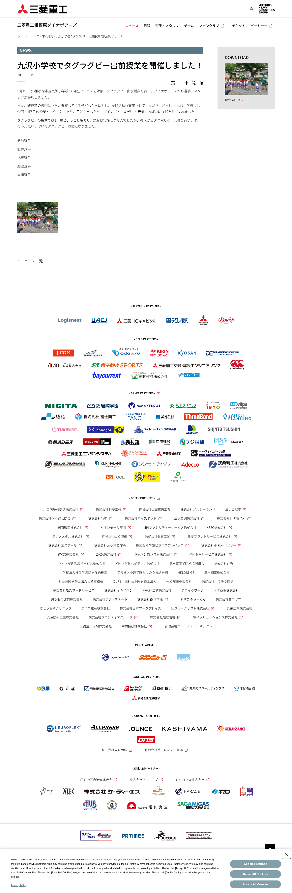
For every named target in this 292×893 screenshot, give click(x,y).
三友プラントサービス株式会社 (210, 536)
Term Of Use (233, 99)
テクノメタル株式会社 (68, 536)
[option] (246, 79)
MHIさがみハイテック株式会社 (137, 563)
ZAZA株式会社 (106, 554)
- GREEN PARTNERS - (142, 498)
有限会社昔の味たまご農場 (164, 749)
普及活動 (47, 36)
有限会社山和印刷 (114, 536)
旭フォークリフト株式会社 (190, 608)
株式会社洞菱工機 (108, 509)
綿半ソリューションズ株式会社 (215, 617)
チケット (238, 25)
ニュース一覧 (31, 261)
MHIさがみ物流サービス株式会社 (82, 563)
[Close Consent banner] (286, 854)
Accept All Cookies (255, 884)
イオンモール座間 (113, 527)
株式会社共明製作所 (231, 518)
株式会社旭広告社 (162, 617)
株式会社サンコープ (144, 779)
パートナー (258, 25)
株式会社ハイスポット (141, 518)
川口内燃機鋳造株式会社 (60, 509)
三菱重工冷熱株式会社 (96, 626)
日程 (147, 25)
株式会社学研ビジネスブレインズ (160, 545)
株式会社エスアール (62, 545)
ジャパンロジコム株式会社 (153, 554)
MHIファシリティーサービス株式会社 (169, 527)
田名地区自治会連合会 (96, 779)
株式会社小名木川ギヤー (218, 545)
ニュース (132, 25)
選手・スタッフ (167, 25)
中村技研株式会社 (134, 626)
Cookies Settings (255, 863)
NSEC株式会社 (216, 527)
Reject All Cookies (255, 874)
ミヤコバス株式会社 (190, 779)
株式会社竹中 (97, 518)
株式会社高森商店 (114, 749)
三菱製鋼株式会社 (186, 518)
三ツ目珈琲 (233, 509)
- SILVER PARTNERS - (142, 393)
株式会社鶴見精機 (150, 599)
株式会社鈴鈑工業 (157, 536)
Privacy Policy (18, 885)
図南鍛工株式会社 (70, 527)
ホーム (21, 36)
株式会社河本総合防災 (55, 518)
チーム (189, 25)
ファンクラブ (209, 25)
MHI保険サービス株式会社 (208, 554)
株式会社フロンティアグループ (110, 617)
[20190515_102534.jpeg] (37, 217)
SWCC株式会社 (68, 554)
